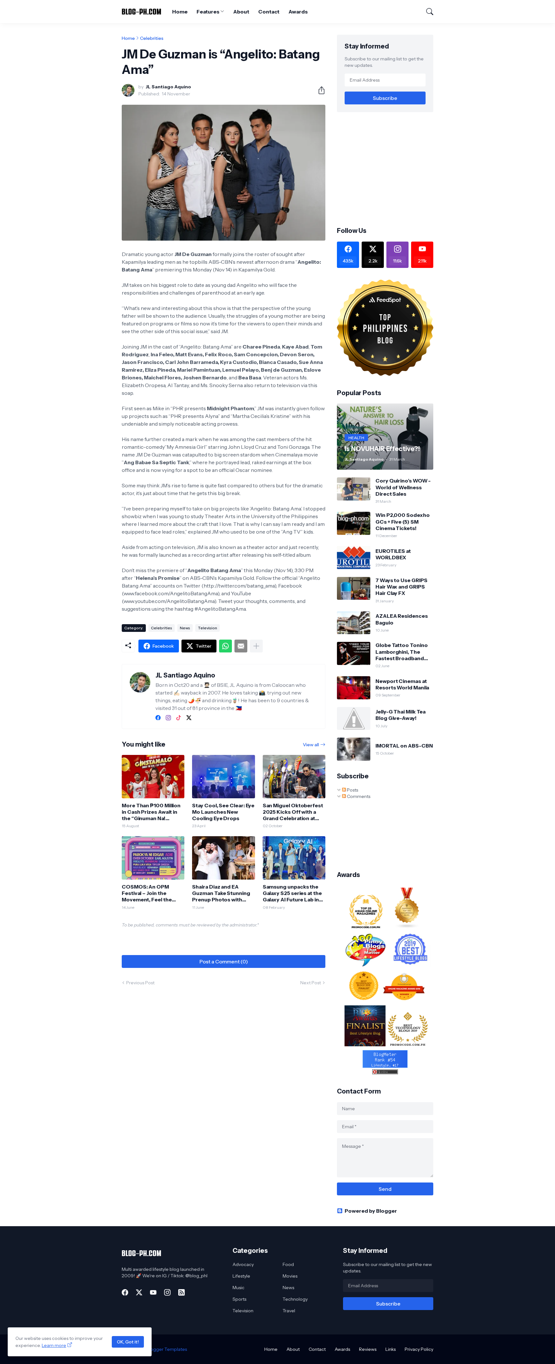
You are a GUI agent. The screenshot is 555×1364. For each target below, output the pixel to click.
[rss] (181, 1292)
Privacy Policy (419, 1349)
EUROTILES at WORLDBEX (393, 554)
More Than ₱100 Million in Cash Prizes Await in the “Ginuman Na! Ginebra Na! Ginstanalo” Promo (151, 812)
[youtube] (153, 1292)
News (185, 627)
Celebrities (151, 38)
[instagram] (168, 717)
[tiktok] (178, 717)
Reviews (367, 1349)
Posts (352, 790)
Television (207, 627)
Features (208, 11)
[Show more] (256, 646)
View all (311, 745)
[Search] (426, 11)
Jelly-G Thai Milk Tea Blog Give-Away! (400, 714)
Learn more (54, 1345)
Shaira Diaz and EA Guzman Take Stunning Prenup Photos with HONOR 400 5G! (221, 893)
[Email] (240, 646)
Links (390, 1349)
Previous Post (140, 983)
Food (288, 1264)
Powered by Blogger (371, 1211)
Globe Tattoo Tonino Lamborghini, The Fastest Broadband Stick (401, 651)
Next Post (310, 983)
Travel (289, 1311)
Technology (295, 1299)
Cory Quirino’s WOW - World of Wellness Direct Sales (403, 487)
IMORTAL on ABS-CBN (404, 745)
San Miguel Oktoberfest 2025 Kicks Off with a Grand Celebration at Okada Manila (293, 812)
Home (180, 11)
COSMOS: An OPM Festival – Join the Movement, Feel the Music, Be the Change (149, 893)
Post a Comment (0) (223, 961)
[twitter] (188, 717)
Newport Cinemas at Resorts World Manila (402, 684)
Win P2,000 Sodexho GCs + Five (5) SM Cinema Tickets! (402, 521)
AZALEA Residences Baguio (401, 619)
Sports (239, 1299)
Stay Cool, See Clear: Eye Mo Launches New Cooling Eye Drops (223, 812)
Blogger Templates (166, 1349)
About (241, 11)
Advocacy (243, 1264)
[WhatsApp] (225, 646)
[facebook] (158, 717)
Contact (268, 11)
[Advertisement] (391, 169)
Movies (290, 1276)
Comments (358, 796)
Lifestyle (241, 1276)
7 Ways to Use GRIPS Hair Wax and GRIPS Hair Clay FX (401, 587)
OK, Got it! (128, 1342)
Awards (298, 11)
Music (238, 1287)
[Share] (319, 90)
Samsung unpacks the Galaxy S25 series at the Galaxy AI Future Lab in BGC (292, 893)
